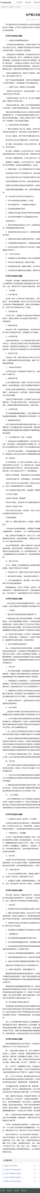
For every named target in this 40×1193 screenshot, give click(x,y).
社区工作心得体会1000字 (13, 1169)
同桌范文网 (4, 7)
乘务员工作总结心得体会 (13, 1181)
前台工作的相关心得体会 (13, 1177)
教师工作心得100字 (11, 1166)
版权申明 (16, 1190)
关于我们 (2, 1190)
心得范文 (11, 7)
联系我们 (9, 1190)
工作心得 (19, 2)
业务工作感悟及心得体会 (13, 1173)
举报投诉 (23, 1190)
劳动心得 (28, 2)
